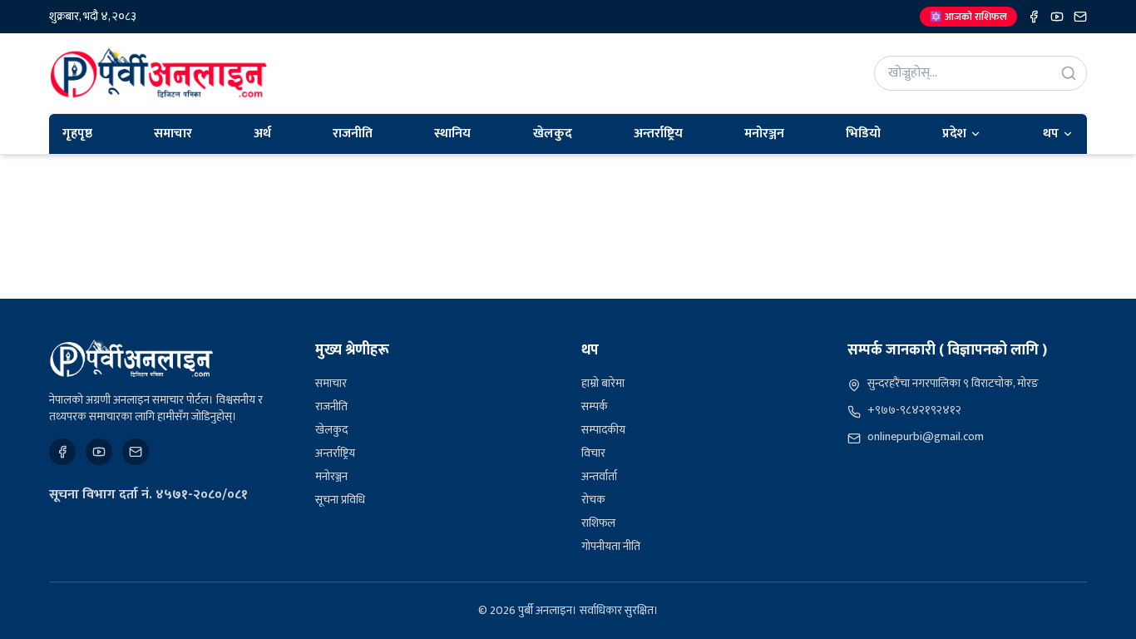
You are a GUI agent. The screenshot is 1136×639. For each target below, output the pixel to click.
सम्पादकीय (603, 429)
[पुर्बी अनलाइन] (131, 359)
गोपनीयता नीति (610, 546)
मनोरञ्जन (764, 133)
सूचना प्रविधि (340, 499)
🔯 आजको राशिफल (968, 16)
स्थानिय (452, 133)
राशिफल (598, 522)
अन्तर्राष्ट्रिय (658, 133)
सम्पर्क (594, 406)
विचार (593, 453)
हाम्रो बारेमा (603, 383)
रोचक (593, 499)
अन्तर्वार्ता (599, 476)
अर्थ (262, 133)
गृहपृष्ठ (77, 133)
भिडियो (863, 133)
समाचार (173, 133)
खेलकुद (552, 133)
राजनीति (353, 133)
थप (1051, 133)
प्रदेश (954, 133)
